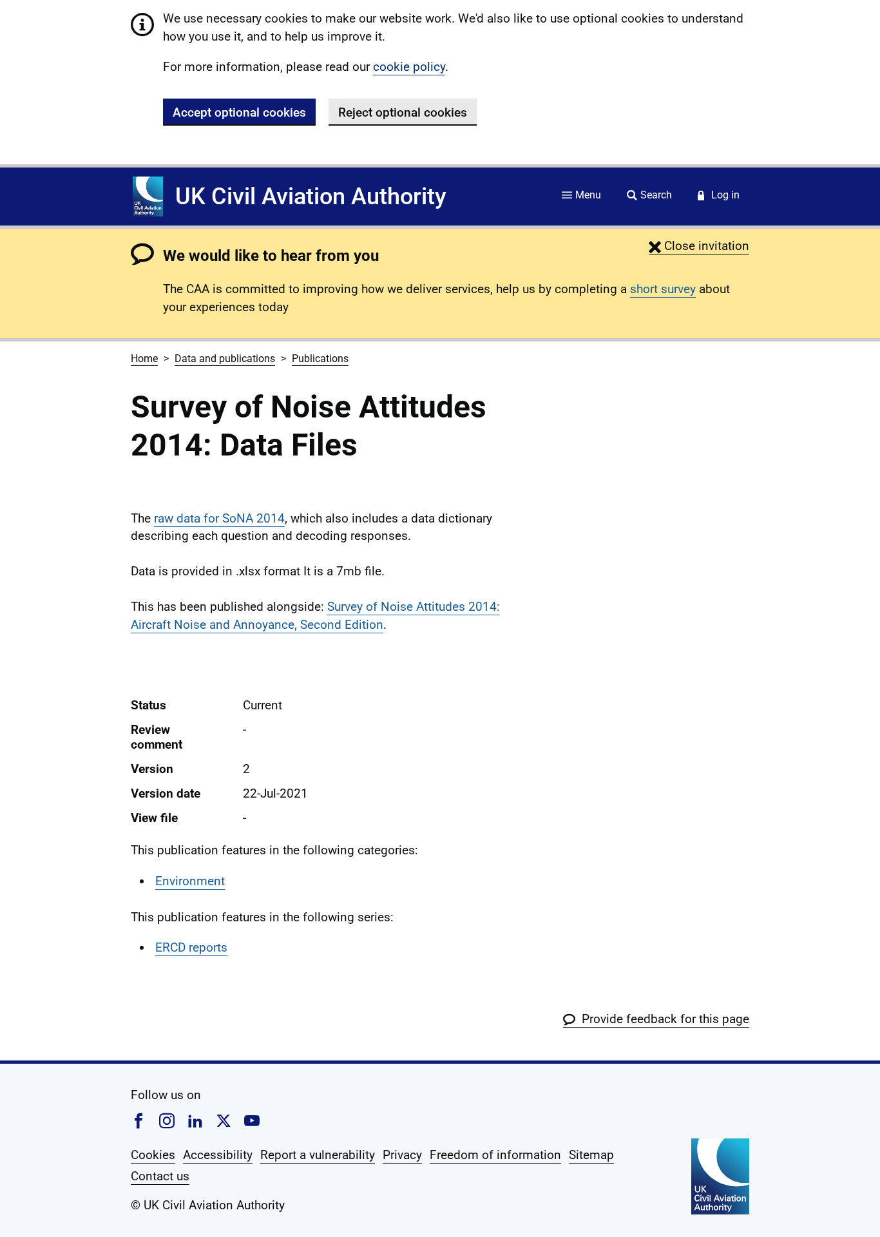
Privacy (402, 1154)
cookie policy (409, 66)
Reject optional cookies (402, 112)
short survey (663, 289)
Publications (320, 358)
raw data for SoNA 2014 (219, 518)
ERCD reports (191, 947)
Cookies (153, 1154)
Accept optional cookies (239, 112)
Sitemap (591, 1154)
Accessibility (218, 1154)
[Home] (148, 196)
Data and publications (225, 358)
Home (144, 358)
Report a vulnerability (317, 1154)
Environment (190, 881)
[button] (699, 245)
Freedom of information (495, 1154)
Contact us (160, 1176)
